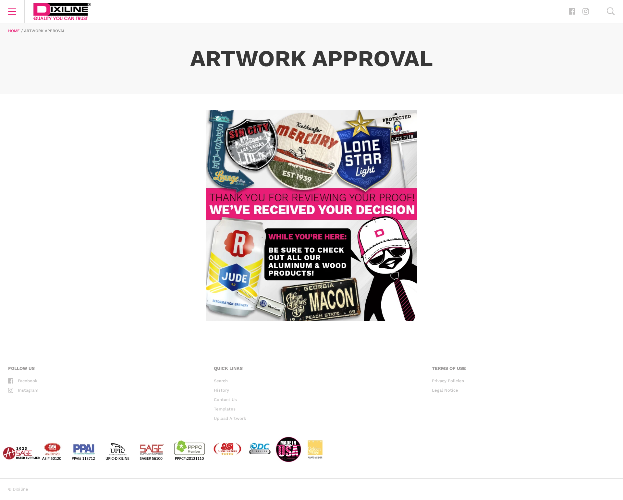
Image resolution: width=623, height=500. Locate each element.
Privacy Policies (448, 380)
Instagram (28, 390)
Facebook (28, 380)
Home (14, 31)
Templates (225, 409)
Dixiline (20, 489)
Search (221, 380)
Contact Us (225, 399)
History (221, 390)
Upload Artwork (230, 418)
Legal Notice (445, 390)
